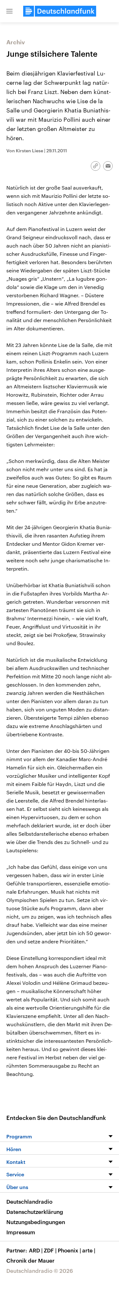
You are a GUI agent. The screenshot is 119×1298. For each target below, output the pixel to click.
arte (88, 1250)
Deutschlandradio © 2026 (39, 1270)
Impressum (20, 1232)
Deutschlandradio (29, 1201)
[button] (9, 11)
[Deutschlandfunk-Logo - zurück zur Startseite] (59, 11)
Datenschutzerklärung (34, 1211)
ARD (36, 1250)
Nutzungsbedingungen (35, 1222)
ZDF (50, 1250)
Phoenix (69, 1250)
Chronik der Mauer (30, 1260)
